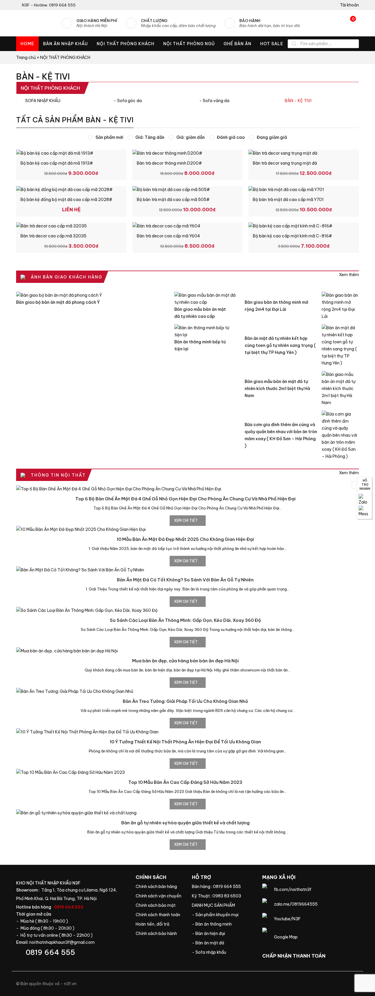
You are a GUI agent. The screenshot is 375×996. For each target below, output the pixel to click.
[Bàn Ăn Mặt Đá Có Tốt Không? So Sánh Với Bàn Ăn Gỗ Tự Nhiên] (187, 569)
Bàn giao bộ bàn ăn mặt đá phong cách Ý (58, 302)
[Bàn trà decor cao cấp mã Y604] (187, 225)
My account (347, 5)
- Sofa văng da (214, 100)
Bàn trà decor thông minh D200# (169, 163)
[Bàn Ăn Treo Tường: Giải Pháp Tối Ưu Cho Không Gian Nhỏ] (187, 691)
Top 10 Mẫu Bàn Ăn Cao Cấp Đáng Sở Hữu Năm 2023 (185, 782)
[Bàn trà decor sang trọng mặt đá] (303, 153)
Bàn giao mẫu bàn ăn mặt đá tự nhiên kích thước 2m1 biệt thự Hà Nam (277, 388)
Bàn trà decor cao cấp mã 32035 (53, 236)
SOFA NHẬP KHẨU (42, 100)
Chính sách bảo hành (159, 933)
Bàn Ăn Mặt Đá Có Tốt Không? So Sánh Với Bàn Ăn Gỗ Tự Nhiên (185, 580)
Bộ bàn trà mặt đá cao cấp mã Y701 (288, 199)
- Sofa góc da (128, 100)
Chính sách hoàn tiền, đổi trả (159, 924)
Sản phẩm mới (109, 137)
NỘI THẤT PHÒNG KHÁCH (125, 43)
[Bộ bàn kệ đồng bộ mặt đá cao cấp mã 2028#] (71, 189)
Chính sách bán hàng (159, 886)
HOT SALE (271, 43)
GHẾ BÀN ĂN (237, 43)
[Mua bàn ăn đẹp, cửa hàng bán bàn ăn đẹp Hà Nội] (187, 650)
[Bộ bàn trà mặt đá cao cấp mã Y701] (303, 189)
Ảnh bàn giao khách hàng (349, 274)
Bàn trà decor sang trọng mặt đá (285, 163)
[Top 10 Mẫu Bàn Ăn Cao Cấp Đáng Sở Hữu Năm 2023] (187, 772)
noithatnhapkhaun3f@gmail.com (62, 942)
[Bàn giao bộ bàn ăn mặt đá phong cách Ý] (91, 295)
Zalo (364, 500)
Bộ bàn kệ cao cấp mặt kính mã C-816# (292, 236)
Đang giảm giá (272, 137)
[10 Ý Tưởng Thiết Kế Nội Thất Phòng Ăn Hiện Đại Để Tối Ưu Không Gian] (187, 731)
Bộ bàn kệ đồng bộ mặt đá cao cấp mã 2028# (66, 199)
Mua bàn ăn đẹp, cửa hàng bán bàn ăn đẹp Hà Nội (185, 661)
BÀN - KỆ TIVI (298, 100)
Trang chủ (26, 57)
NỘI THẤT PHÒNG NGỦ (189, 43)
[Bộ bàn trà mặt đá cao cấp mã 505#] (187, 189)
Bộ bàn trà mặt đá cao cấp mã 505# (173, 199)
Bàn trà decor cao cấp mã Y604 (168, 236)
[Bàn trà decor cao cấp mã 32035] (71, 225)
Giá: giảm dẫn (190, 137)
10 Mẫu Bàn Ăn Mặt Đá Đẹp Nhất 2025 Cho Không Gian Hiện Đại (185, 539)
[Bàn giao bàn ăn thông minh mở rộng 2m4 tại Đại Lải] (340, 306)
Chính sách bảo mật (159, 905)
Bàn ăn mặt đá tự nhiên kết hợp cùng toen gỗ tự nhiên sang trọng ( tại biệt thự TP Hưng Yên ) (280, 345)
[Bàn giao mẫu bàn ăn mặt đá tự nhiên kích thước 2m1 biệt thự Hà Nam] (340, 388)
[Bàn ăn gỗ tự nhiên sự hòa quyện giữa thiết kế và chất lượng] (187, 812)
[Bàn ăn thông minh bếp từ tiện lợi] (205, 331)
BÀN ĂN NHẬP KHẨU (65, 43)
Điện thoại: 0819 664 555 (71, 952)
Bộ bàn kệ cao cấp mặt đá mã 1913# (57, 163)
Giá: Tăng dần (149, 137)
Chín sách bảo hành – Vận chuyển (159, 895)
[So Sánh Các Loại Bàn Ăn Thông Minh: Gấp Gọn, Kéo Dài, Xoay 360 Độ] (187, 610)
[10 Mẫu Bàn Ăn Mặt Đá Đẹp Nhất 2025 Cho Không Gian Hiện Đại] (187, 529)
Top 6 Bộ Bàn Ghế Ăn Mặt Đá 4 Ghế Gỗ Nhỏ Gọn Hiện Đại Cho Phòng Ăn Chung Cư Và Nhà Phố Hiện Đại (185, 499)
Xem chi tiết (186, 520)
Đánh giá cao (231, 137)
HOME (27, 43)
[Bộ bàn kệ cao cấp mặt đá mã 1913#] (71, 153)
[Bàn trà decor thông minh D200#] (187, 153)
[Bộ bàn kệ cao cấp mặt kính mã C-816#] (303, 225)
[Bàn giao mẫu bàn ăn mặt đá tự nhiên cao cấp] (205, 299)
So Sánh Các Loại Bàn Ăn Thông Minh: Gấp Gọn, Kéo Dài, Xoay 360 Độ (185, 620)
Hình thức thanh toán (159, 914)
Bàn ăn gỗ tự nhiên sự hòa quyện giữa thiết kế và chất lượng (185, 823)
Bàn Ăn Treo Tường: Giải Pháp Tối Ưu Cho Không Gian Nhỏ (185, 701)
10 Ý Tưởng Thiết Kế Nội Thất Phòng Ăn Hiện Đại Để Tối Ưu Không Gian (185, 742)
